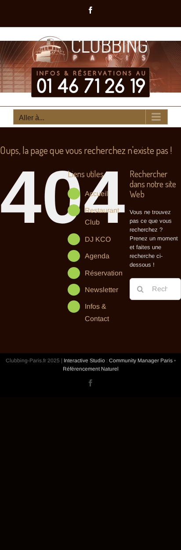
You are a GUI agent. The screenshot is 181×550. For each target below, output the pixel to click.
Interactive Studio (84, 360)
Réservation (104, 273)
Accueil (96, 193)
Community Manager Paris (141, 360)
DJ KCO (98, 239)
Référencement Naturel (91, 369)
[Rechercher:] (155, 288)
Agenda (97, 256)
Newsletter (101, 289)
